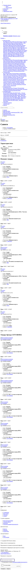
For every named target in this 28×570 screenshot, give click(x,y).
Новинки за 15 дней (12, 18)
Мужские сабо (6, 66)
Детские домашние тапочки (9, 77)
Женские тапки (11, 53)
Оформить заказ (16, 35)
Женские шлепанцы (8, 56)
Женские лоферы (17, 49)
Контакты (5, 523)
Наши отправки (4, 18)
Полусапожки (4, 403)
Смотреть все (6, 104)
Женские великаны (15, 46)
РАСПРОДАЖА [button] (7, 91)
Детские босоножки (21, 74)
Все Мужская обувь (7, 60)
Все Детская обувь (7, 73)
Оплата (5, 516)
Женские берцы (15, 44)
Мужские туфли (16, 69)
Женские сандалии (14, 51)
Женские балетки (7, 44)
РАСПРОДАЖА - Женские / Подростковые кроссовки (14, 98)
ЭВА (8, 219)
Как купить (6, 513)
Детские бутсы (15, 75)
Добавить (3, 139)
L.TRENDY (9, 198)
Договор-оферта (7, 521)
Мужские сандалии (12, 68)
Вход (7, 6)
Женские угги (14, 55)
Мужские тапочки (14, 66)
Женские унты (20, 55)
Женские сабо (6, 51)
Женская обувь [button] (6, 40)
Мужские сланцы (21, 68)
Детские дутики (20, 77)
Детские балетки (13, 74)
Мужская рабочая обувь (18, 71)
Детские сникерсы (19, 82)
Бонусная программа (8, 520)
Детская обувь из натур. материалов (14, 85)
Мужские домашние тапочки (10, 64)
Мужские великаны (19, 63)
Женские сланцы (7, 52)
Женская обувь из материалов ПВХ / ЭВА (16, 43)
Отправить (3, 568)
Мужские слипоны (7, 69)
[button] (7, 5)
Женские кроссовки (7, 49)
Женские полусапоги (22, 50)
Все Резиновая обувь (8, 88)
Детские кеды (6, 78)
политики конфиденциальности (19, 562)
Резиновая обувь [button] (7, 86)
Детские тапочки (16, 83)
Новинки (5, 530)
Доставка (5, 514)
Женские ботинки (13, 45)
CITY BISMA (10, 127)
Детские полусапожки (22, 79)
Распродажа (6, 531)
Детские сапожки (16, 80)
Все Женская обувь (7, 41)
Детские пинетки (12, 79)
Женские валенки (21, 45)
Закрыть (8, 568)
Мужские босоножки (16, 62)
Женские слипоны (15, 52)
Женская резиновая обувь (9, 89)
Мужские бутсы (11, 63)
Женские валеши (7, 46)
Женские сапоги (22, 51)
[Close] (1, 558)
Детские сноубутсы (7, 83)
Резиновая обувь (7, 113)
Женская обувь (6, 111)
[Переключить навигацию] (5, 38)
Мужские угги (22, 66)
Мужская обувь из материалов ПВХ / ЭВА (16, 61)
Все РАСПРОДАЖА (8, 93)
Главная (2, 38)
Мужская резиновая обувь (14, 90)
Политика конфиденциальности (10, 524)
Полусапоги (3, 248)
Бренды (5, 105)
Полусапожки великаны (6, 338)
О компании (6, 512)
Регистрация (9, 7)
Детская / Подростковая (18, 88)
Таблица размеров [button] (7, 102)
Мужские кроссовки (17, 67)
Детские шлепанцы (17, 84)
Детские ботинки (7, 75)
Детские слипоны (11, 82)
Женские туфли (6, 55)
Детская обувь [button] (6, 72)
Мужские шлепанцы (8, 67)
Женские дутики (16, 47)
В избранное (3, 140)
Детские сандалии (7, 80)
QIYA (8, 177)
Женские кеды (23, 47)
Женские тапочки (19, 53)
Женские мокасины (12, 50)
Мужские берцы (7, 62)
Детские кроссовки (14, 78)
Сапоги (2, 163)
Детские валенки (23, 75)
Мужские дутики (21, 64)
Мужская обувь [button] (6, 58)
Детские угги (9, 84)
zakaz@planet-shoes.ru (5, 23)
